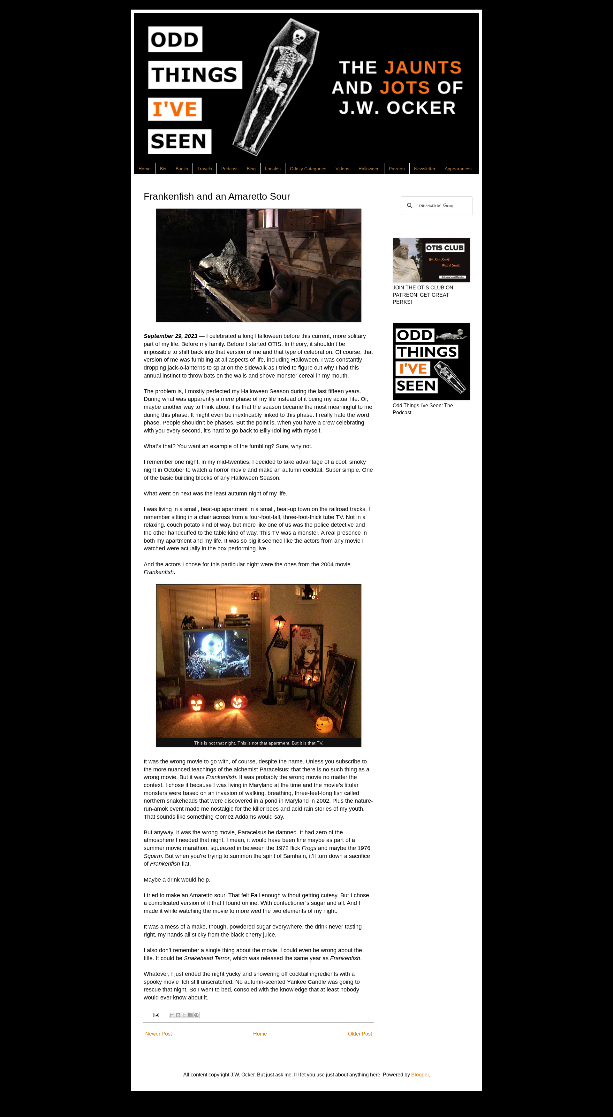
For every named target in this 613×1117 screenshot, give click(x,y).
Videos (342, 168)
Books (182, 168)
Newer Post (158, 1034)
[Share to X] (184, 1015)
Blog (251, 168)
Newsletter (424, 168)
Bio (163, 168)
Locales (273, 168)
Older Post (360, 1034)
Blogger (420, 1074)
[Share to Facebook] (190, 1015)
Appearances (458, 168)
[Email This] (172, 1015)
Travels (204, 168)
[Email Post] (155, 1014)
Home (145, 168)
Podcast (229, 168)
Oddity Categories (308, 168)
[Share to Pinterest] (196, 1015)
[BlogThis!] (178, 1015)
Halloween (369, 168)
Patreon (397, 168)
